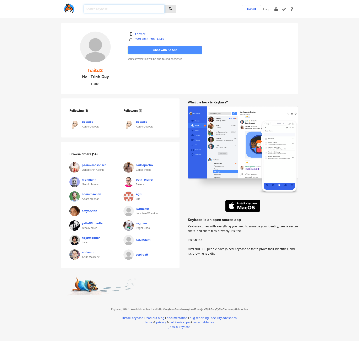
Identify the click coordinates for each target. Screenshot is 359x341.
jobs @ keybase (179, 327)
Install (251, 9)
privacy (161, 322)
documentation (177, 318)
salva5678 (143, 240)
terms (148, 322)
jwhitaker (142, 208)
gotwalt (87, 121)
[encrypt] (276, 9)
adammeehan (91, 194)
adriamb (87, 252)
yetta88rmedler (92, 223)
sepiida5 (142, 254)
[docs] (291, 9)
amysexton (89, 211)
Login (267, 9)
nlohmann (89, 179)
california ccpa (180, 322)
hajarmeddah (91, 238)
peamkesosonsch (94, 165)
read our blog (154, 318)
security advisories (224, 318)
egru (139, 194)
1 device (140, 34)
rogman (141, 223)
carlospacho (144, 165)
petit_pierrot (144, 179)
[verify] (284, 9)
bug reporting (199, 318)
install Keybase (132, 318)
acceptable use (203, 322)
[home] (69, 7)
